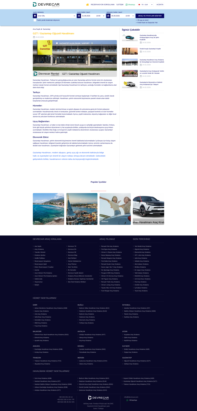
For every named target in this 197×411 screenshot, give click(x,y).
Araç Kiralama (39, 249)
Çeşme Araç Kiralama (42, 311)
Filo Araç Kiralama (140, 282)
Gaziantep (46, 29)
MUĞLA (80, 305)
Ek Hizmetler (72, 270)
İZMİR (35, 305)
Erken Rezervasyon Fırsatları (44, 267)
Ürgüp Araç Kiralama (130, 352)
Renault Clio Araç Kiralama (110, 246)
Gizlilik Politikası (40, 258)
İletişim (37, 285)
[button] (35, 209)
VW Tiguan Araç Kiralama (109, 279)
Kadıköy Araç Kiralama (131, 317)
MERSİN (81, 358)
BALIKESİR (37, 331)
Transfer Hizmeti (40, 252)
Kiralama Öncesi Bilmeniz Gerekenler (80, 276)
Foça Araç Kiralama (41, 326)
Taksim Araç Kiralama (131, 314)
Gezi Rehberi (72, 258)
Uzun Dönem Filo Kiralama (43, 273)
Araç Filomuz (72, 264)
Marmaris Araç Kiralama (87, 320)
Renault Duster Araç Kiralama (110, 264)
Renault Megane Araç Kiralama (111, 258)
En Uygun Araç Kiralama (142, 270)
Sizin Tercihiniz (72, 267)
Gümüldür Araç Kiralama (42, 320)
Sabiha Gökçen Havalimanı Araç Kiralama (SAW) (140, 311)
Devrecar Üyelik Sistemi (75, 273)
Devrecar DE (72, 252)
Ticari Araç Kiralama (141, 291)
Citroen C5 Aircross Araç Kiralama (112, 276)
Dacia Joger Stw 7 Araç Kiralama (112, 267)
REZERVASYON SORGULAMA (103, 4)
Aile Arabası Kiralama (141, 264)
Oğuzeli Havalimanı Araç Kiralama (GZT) (137, 361)
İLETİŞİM (120, 4)
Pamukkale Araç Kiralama (87, 352)
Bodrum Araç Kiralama (86, 314)
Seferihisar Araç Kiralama (43, 317)
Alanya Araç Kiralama (86, 337)
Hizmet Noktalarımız (74, 261)
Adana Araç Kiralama (86, 364)
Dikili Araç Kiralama (41, 323)
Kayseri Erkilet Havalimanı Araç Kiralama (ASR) (139, 378)
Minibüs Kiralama (140, 267)
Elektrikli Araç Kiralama (142, 276)
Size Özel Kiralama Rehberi (77, 282)
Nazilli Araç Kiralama (130, 340)
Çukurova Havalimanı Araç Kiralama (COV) (93, 361)
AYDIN (124, 331)
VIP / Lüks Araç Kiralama (143, 255)
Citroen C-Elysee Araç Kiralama (111, 252)
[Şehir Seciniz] (35, 16)
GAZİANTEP (127, 358)
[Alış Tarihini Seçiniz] (79, 16)
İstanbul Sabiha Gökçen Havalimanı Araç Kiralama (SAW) (53, 384)
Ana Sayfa (36, 29)
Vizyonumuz (38, 282)
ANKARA (36, 346)
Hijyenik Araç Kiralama (142, 249)
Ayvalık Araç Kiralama (42, 340)
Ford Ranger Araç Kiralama (110, 291)
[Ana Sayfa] (87, 4)
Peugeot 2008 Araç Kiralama (110, 273)
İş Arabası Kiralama (141, 288)
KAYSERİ (125, 346)
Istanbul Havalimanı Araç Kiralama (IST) (137, 308)
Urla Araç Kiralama (41, 314)
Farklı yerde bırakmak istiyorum (48, 20)
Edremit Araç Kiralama (42, 337)
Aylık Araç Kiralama (141, 258)
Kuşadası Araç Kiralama (132, 334)
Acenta (37, 270)
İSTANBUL (126, 305)
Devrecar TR (72, 246)
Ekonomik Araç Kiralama (142, 252)
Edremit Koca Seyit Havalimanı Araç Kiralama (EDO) (52, 334)
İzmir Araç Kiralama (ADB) (43, 378)
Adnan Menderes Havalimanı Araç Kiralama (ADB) (51, 308)
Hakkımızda (38, 279)
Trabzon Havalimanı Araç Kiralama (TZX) (48, 361)
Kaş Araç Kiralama (85, 340)
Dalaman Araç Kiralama (87, 317)
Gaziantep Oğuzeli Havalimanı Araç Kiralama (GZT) (140, 381)
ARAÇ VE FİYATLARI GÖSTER (150, 16)
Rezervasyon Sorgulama (43, 261)
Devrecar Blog (72, 255)
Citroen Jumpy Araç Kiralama (110, 285)
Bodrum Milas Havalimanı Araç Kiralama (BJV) (94, 308)
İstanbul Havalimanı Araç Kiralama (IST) (48, 381)
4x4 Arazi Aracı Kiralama (142, 279)
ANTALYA (81, 331)
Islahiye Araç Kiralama (131, 364)
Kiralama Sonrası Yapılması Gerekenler (81, 279)
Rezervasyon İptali (41, 264)
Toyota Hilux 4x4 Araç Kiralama (111, 288)
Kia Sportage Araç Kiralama (110, 270)
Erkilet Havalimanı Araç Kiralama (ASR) (136, 349)
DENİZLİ (81, 346)
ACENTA (160, 4)
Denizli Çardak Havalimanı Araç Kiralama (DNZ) (94, 387)
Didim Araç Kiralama (130, 337)
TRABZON (37, 358)
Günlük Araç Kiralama (142, 285)
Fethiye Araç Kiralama (86, 323)
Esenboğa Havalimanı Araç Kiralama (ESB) (48, 349)
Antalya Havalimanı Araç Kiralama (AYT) (92, 334)
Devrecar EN (72, 249)
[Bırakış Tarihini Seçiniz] (108, 16)
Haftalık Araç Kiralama (142, 261)
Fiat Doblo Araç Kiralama (109, 261)
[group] (48, 209)
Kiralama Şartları (40, 255)
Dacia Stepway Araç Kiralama (110, 255)
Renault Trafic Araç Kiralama (110, 282)
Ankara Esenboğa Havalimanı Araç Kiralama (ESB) (51, 387)
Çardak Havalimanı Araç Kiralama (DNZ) (92, 349)
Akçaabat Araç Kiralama (42, 364)
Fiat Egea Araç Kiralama (109, 249)
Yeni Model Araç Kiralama (143, 246)
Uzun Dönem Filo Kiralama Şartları (46, 276)
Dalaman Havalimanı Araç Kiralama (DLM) (93, 311)
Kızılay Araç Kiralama (41, 352)
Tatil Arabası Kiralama (142, 273)
